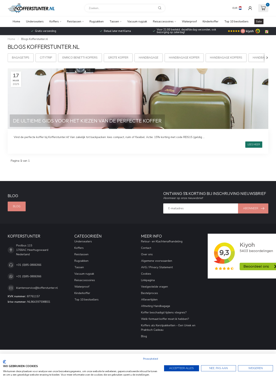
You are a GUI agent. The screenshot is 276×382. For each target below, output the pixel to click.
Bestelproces (149, 293)
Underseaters (35, 21)
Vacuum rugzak (137, 21)
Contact (146, 248)
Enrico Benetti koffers (80, 58)
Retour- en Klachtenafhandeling (161, 241)
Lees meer (254, 144)
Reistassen (74, 21)
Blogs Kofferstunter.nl (34, 39)
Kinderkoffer (210, 21)
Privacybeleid (150, 358)
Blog (16, 206)
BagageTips (20, 58)
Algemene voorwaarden (156, 261)
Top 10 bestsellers (236, 21)
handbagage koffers (226, 58)
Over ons (147, 254)
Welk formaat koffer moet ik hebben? (165, 319)
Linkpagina (148, 280)
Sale (259, 21)
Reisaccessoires (163, 21)
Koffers (54, 21)
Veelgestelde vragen (154, 287)
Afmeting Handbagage (155, 306)
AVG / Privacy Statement (157, 267)
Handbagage (148, 58)
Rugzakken (97, 21)
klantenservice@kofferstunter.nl (37, 288)
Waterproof (189, 21)
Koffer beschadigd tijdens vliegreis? (163, 312)
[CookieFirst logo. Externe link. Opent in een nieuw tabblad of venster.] (4, 362)
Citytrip (46, 58)
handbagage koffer (184, 58)
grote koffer (118, 58)
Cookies (146, 274)
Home (16, 21)
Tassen (114, 21)
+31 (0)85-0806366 (28, 265)
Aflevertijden (149, 299)
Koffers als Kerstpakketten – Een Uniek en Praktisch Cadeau (168, 327)
